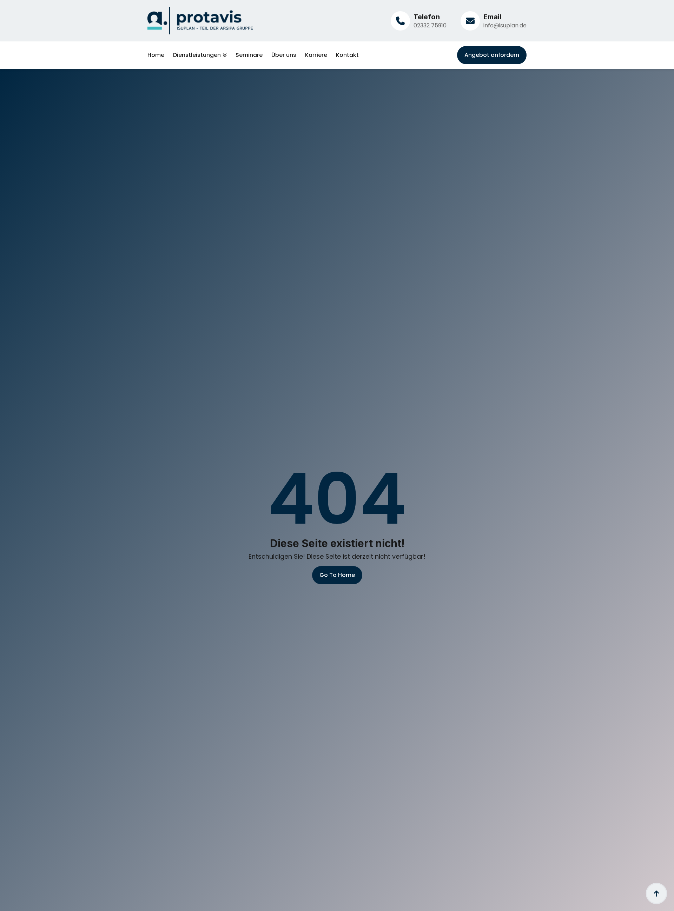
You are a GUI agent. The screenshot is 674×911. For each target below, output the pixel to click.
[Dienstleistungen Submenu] (224, 55)
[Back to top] (656, 893)
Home (155, 55)
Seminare (249, 55)
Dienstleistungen (197, 55)
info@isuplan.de (505, 25)
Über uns (283, 55)
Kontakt (347, 55)
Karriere (316, 55)
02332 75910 (430, 25)
